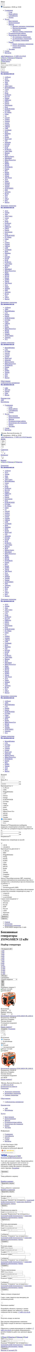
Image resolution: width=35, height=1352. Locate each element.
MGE (6, 155)
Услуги (7, 19)
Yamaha (7, 185)
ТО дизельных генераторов (21, 37)
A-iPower (8, 77)
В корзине (12, 1029)
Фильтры (4, 975)
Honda (7, 137)
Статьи (7, 51)
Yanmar (7, 186)
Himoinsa (8, 133)
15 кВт (3, 972)
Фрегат (7, 202)
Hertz (6, 132)
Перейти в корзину (7, 1181)
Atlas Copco (8, 86)
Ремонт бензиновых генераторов (19, 46)
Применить (5, 916)
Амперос (8, 192)
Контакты (8, 53)
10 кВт (3, 967)
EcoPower (8, 95)
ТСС (6, 197)
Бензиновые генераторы (9, 302)
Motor (6, 162)
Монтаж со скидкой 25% (9, 1350)
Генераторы (5, 72)
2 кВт (2, 952)
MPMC (7, 163)
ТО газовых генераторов (20, 40)
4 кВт (2, 956)
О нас (10, 12)
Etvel (6, 107)
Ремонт (11, 42)
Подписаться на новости (9, 1086)
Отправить (5, 1241)
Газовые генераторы (7, 342)
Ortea (6, 393)
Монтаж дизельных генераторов (23, 26)
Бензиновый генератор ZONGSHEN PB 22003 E (17, 1016)
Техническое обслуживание (18, 35)
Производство (5, 398)
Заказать (4, 1205)
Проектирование (14, 23)
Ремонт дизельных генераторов (22, 44)
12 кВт (3, 968)
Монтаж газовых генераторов (22, 31)
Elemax (7, 98)
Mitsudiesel (8, 158)
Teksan (7, 176)
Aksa (6, 82)
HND (6, 135)
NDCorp (7, 389)
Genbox (7, 119)
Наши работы (13, 14)
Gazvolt (7, 117)
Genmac (7, 125)
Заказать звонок (6, 59)
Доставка (12, 49)
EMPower (8, 100)
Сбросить (4, 918)
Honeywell (8, 139)
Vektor (7, 181)
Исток (7, 193)
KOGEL (7, 144)
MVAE (7, 165)
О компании (9, 10)
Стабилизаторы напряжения (10, 383)
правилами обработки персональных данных (16, 1216)
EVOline (7, 110)
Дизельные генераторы (8, 206)
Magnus (7, 153)
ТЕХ (6, 195)
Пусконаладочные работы (17, 33)
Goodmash (8, 130)
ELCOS (7, 96)
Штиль (7, 395)
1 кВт (2, 951)
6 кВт (2, 959)
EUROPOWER (10, 109)
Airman (7, 80)
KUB (6, 147)
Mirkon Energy (9, 156)
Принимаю (5, 1171)
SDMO (7, 174)
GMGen (7, 126)
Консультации (13, 21)
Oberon (7, 391)
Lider (6, 388)
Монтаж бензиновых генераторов (19, 29)
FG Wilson (8, 112)
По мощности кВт (7, 949)
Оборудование (5, 381)
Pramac (7, 169)
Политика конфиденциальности (11, 1158)
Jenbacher (8, 142)
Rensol (7, 172)
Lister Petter (8, 151)
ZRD (6, 190)
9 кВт (2, 965)
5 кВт (2, 958)
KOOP (7, 146)
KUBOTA (8, 149)
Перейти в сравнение (8, 1190)
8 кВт (2, 963)
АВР (2, 400)
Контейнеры (5, 402)
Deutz (6, 93)
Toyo (6, 179)
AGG (6, 79)
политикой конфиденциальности (12, 1216)
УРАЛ (7, 199)
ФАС (6, 200)
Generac (7, 121)
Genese (7, 123)
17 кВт (3, 974)
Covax (7, 89)
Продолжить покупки (8, 1183)
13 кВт (3, 970)
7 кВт (2, 961)
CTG (6, 91)
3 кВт (2, 954)
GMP (6, 128)
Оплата (11, 17)
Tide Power (8, 177)
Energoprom (8, 105)
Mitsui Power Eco (10, 160)
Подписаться (5, 1219)
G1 (6, 116)
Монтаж (11, 24)
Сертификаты (13, 15)
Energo (7, 103)
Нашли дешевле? (6, 1027)
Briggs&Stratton (10, 87)
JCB (6, 140)
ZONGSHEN (9, 188)
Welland (7, 183)
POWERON (9, 167)
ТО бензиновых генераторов (22, 38)
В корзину (4, 1029)
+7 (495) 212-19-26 (24, 1312)
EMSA (7, 102)
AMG (6, 84)
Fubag (7, 114)
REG (6, 170)
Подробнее (15, 1168)
